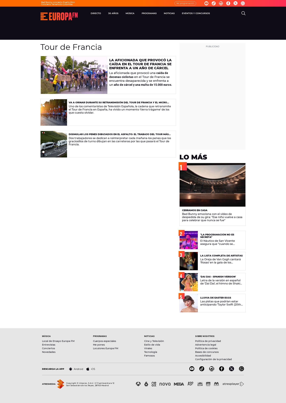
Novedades (48, 352)
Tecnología (150, 352)
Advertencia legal (205, 344)
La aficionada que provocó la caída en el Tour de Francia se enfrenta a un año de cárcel (140, 64)
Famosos (149, 355)
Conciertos (48, 348)
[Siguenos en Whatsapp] (243, 3)
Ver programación (185, 3)
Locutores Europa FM (105, 348)
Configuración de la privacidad (213, 359)
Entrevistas (48, 344)
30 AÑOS (113, 13)
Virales (148, 348)
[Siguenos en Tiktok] (214, 3)
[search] (243, 13)
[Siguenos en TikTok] (201, 370)
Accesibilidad (203, 355)
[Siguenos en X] (231, 370)
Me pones (99, 344)
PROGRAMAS (149, 13)
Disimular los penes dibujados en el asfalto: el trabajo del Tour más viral (119, 136)
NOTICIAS (169, 13)
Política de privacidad (208, 341)
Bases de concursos (207, 352)
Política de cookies (206, 348)
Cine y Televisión (154, 341)
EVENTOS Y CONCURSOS (196, 13)
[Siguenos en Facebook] (228, 3)
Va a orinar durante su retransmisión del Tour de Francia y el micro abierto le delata (118, 104)
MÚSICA (130, 13)
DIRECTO (96, 13)
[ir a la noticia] (74, 75)
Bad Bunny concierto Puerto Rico (58, 2)
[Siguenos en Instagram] (221, 3)
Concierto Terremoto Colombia (56, 4)
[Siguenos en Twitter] (236, 3)
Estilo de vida (152, 344)
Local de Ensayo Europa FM (58, 341)
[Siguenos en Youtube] (206, 3)
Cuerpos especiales (104, 341)
